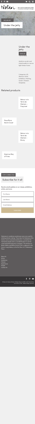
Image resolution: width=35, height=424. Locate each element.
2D (27, 74)
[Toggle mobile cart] (26, 2)
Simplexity (22, 83)
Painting (28, 78)
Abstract (21, 76)
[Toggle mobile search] (29, 2)
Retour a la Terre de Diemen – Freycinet (24, 102)
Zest (21, 283)
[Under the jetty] (8, 59)
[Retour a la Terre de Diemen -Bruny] (25, 128)
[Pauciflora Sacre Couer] (9, 105)
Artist (26, 76)
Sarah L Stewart (24, 81)
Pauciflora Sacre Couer (8, 121)
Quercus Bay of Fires (9, 155)
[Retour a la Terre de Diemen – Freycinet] (25, 95)
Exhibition (22, 78)
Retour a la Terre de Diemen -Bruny (24, 136)
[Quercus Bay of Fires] (9, 139)
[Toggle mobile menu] (33, 2)
